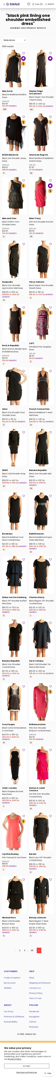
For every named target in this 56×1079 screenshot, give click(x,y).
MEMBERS (13, 106)
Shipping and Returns (40, 982)
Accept (26, 1066)
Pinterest (33, 1026)
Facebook (34, 1011)
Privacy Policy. (15, 1059)
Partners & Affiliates (14, 1016)
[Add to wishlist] (23, 53)
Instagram (34, 1016)
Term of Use (35, 998)
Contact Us (35, 988)
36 (32, 950)
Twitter (32, 1021)
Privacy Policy (36, 993)
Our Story (8, 1011)
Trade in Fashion (12, 977)
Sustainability (10, 1021)
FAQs (31, 977)
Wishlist (8, 988)
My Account (10, 982)
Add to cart (14, 84)
